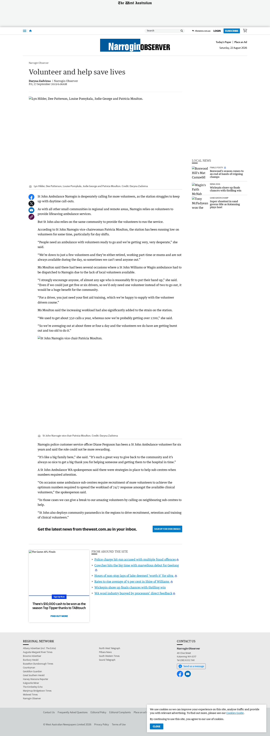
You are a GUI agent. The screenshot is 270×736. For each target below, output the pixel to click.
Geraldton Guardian (32, 671)
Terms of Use (119, 724)
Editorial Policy (98, 712)
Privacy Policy (101, 724)
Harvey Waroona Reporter (35, 679)
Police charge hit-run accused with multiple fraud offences (135, 559)
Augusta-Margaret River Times (37, 652)
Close (156, 726)
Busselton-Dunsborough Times (38, 663)
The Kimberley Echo (33, 686)
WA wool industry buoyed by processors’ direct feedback (133, 593)
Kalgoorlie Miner (31, 683)
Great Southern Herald (33, 675)
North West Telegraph (109, 648)
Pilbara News (105, 652)
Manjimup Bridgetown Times (37, 690)
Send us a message (193, 666)
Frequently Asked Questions (73, 712)
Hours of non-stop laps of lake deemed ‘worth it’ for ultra (134, 575)
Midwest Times (30, 694)
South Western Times (109, 656)
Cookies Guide (235, 713)
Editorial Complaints (120, 712)
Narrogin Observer (39, 62)
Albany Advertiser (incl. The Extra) (39, 648)
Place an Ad (240, 42)
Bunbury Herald (30, 659)
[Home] (30, 31)
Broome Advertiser (32, 656)
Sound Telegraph (107, 659)
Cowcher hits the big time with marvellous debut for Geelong (136, 565)
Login (217, 30)
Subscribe (231, 30)
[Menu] (24, 31)
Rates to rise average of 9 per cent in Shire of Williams (132, 581)
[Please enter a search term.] (181, 31)
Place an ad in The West (146, 712)
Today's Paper (223, 42)
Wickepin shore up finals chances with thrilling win (130, 587)
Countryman (29, 667)
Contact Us (49, 712)
